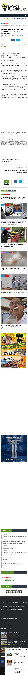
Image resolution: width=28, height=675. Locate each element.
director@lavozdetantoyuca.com (18, 141)
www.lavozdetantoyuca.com (20, 139)
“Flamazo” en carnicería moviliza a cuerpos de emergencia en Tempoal (17, 632)
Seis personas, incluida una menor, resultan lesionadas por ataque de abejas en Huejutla (17, 641)
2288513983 (7, 142)
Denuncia (3, 251)
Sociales (17, 653)
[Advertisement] (14, 115)
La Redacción (6, 35)
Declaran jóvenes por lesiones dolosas (12, 291)
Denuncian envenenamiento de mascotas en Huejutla (13, 268)
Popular (9, 627)
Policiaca (6, 23)
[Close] (26, 649)
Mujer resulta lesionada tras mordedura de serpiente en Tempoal (17, 647)
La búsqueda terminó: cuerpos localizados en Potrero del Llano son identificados (13, 221)
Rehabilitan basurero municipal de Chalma (19, 655)
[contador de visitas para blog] (14, 591)
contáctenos (11, 143)
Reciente (3, 627)
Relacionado (5, 190)
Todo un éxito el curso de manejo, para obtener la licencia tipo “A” (20, 671)
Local (3, 23)
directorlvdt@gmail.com (7, 623)
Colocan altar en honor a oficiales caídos (20, 663)
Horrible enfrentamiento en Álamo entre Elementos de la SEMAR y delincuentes (13, 197)
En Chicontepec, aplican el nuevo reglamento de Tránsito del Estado (11, 325)
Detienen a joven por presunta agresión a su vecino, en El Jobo (13, 244)
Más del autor (12, 190)
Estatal (3, 193)
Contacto (17, 142)
